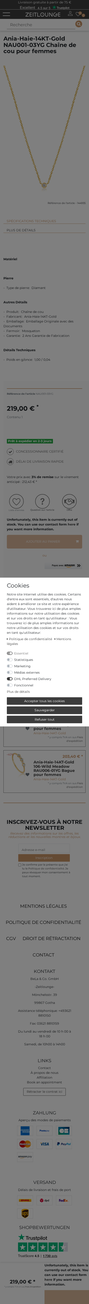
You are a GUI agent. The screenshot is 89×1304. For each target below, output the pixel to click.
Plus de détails (21, 230)
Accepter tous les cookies (44, 701)
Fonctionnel (23, 685)
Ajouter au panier (43, 541)
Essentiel (21, 653)
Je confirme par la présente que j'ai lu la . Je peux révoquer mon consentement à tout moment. (46, 870)
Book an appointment (44, 1082)
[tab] (44, 219)
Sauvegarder (44, 710)
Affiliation (44, 1077)
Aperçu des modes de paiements (44, 1120)
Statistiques (23, 659)
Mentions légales (43, 906)
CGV (11, 938)
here (72, 524)
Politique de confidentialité (43, 922)
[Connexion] (70, 13)
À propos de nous (44, 1073)
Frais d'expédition (74, 739)
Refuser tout (45, 719)
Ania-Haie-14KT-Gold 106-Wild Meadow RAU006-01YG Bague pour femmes (54, 768)
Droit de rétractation (52, 938)
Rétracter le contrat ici (44, 1092)
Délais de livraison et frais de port (44, 1190)
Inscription (43, 858)
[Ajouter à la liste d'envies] (27, 728)
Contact (43, 955)
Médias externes (27, 672)
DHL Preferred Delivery (32, 679)
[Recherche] (78, 24)
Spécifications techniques (31, 221)
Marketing (22, 666)
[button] (63, 567)
